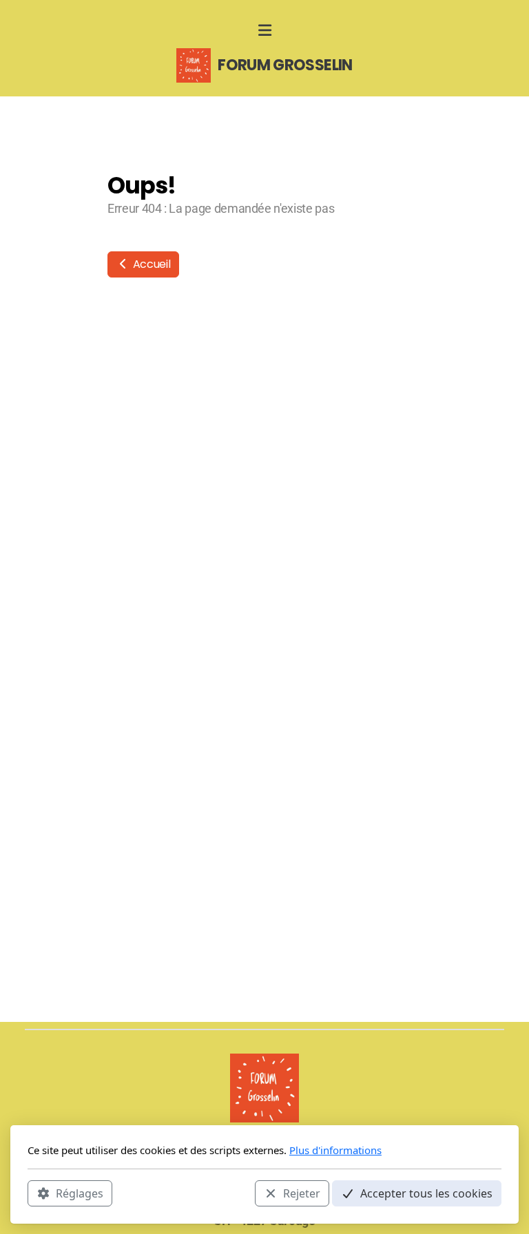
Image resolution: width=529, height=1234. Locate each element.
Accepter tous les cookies (426, 1193)
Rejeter (301, 1193)
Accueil (150, 264)
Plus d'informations (335, 1150)
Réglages (79, 1193)
